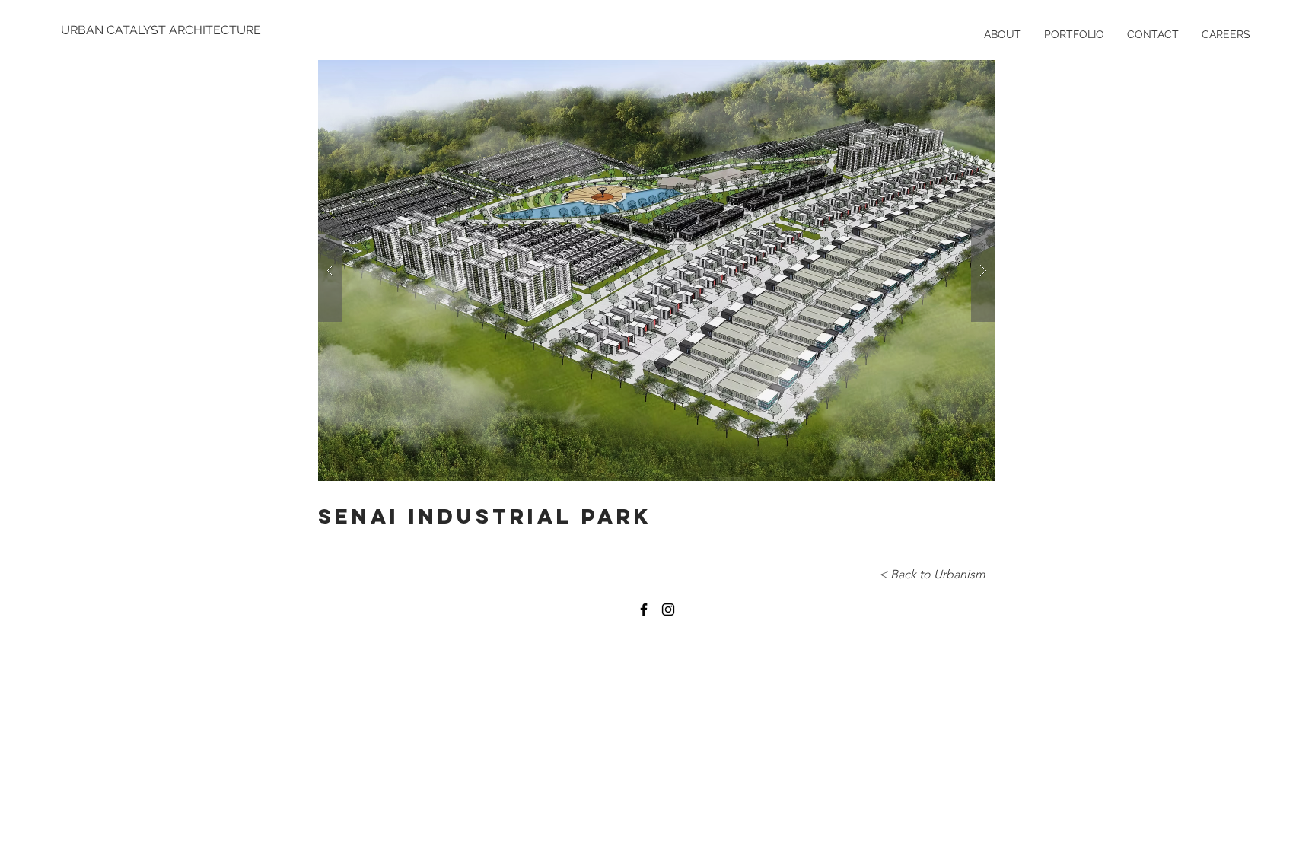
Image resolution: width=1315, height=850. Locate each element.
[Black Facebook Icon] (643, 609)
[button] (656, 270)
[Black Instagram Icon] (668, 609)
